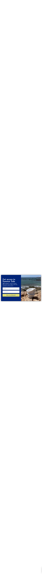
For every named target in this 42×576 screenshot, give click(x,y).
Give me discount (11, 295)
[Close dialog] (39, 276)
